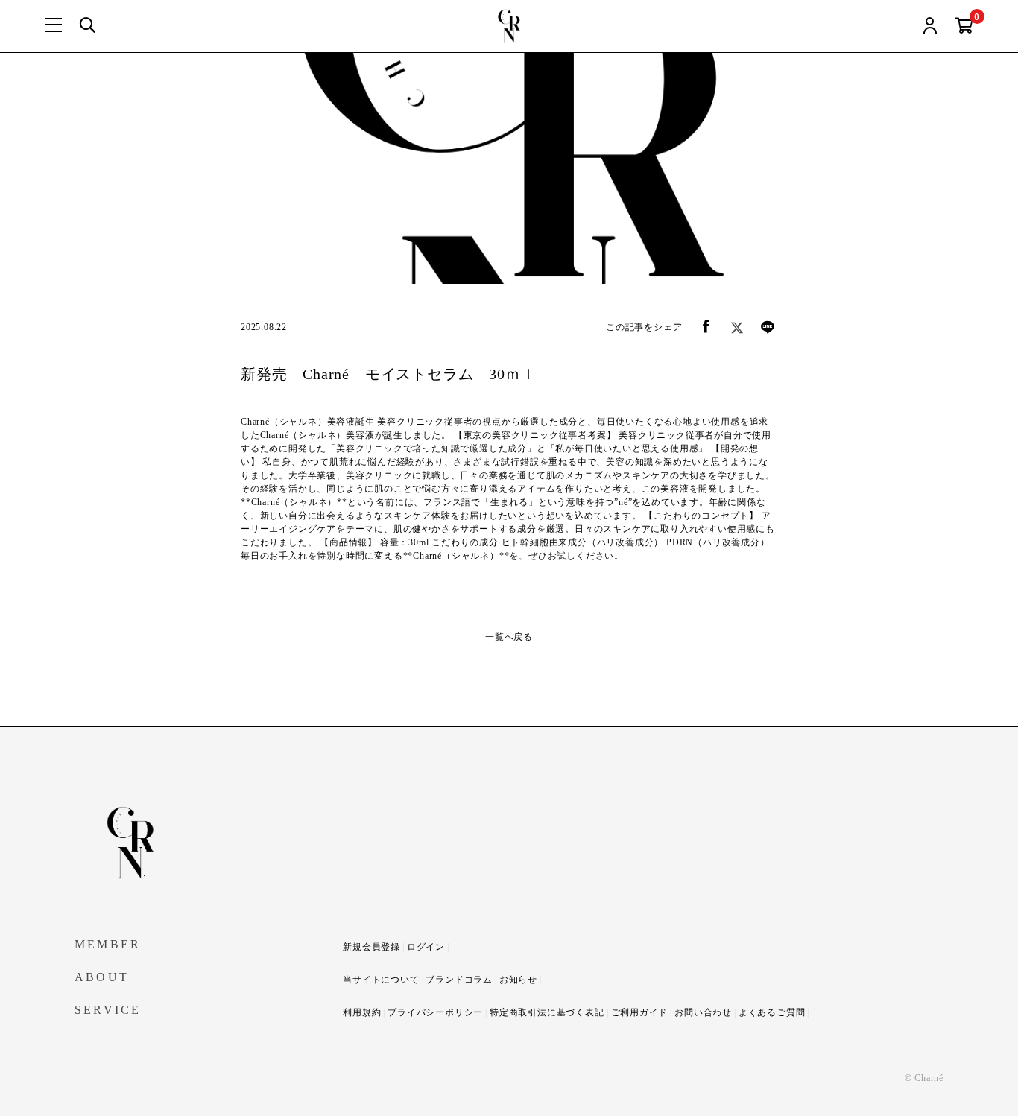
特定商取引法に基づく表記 (547, 1012)
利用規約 (362, 1012)
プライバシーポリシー (435, 1012)
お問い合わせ (703, 1012)
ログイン (426, 947)
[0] (964, 26)
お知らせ (518, 979)
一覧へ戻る (509, 637)
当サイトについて (381, 979)
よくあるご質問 (772, 1012)
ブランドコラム (459, 979)
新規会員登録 (371, 947)
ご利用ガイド (639, 1012)
